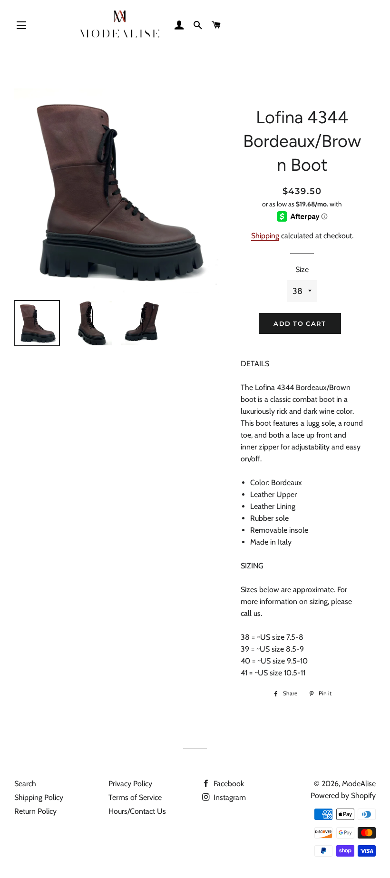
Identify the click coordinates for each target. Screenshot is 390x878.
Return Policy (35, 811)
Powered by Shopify (343, 795)
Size (302, 269)
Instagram (229, 797)
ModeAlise (359, 783)
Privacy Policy (130, 783)
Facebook (228, 783)
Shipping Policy (38, 797)
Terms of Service (135, 797)
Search (25, 783)
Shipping (265, 235)
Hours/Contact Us (137, 811)
